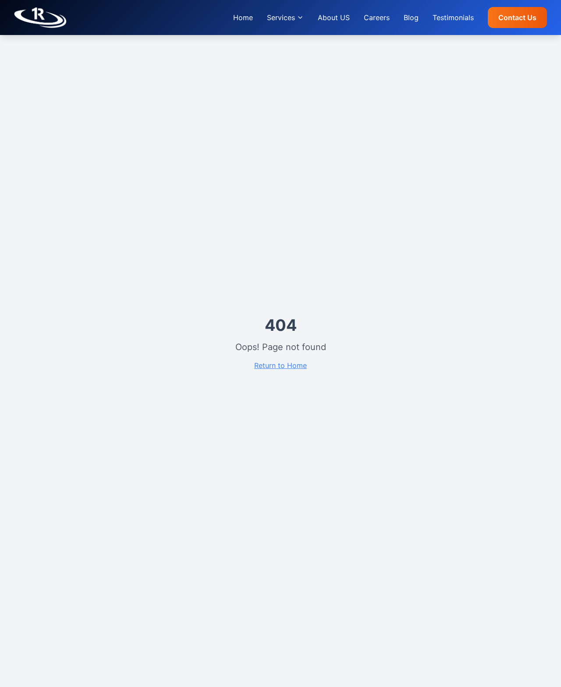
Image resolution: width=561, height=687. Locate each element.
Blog (411, 17)
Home (243, 17)
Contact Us (517, 17)
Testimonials (453, 17)
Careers (377, 17)
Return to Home (280, 365)
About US (334, 17)
